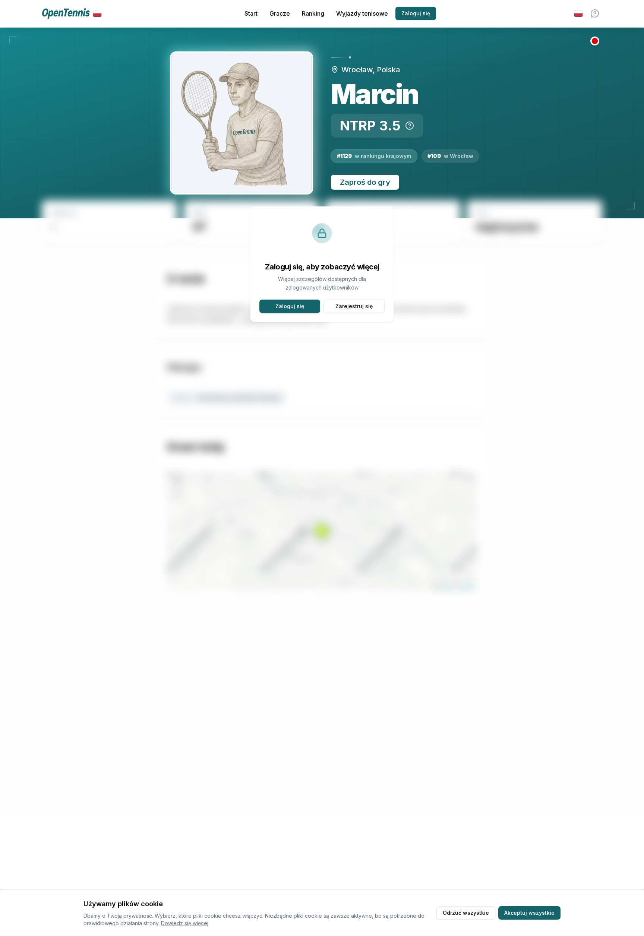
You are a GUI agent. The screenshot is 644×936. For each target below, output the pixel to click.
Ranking (313, 13)
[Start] (72, 13)
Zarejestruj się (354, 306)
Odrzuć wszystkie (466, 913)
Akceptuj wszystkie (529, 913)
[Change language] (578, 13)
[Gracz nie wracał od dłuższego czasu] (594, 41)
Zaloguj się (415, 13)
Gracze (279, 13)
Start (251, 13)
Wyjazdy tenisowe (362, 13)
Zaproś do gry (365, 182)
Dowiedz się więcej (184, 923)
